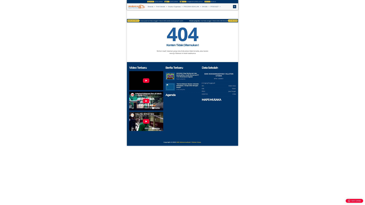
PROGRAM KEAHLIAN (191, 6)
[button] (354, 201)
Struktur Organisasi (174, 6)
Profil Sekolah (160, 6)
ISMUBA (204, 6)
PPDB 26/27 (214, 6)
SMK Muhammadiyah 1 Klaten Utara (188, 142)
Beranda (150, 6)
